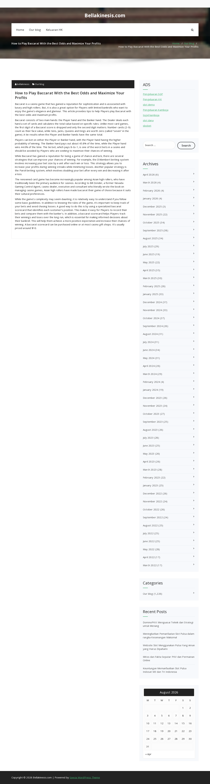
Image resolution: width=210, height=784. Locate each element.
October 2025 (151, 222)
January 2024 (150, 389)
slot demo (149, 104)
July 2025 (148, 246)
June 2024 (149, 349)
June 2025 (149, 254)
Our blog (35, 30)
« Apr (148, 754)
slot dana (148, 120)
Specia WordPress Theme (85, 777)
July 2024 (148, 342)
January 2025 (150, 294)
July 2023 (148, 437)
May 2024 (149, 358)
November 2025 (152, 214)
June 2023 (149, 445)
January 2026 (150, 198)
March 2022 (150, 565)
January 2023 (150, 485)
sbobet (147, 125)
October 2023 (151, 413)
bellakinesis (22, 84)
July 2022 (148, 533)
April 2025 (149, 270)
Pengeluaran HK (152, 99)
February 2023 (151, 477)
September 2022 (153, 517)
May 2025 (149, 262)
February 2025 (151, 286)
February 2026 (151, 190)
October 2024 (151, 318)
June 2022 (149, 541)
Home (20, 30)
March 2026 (150, 182)
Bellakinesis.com (104, 15)
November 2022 (152, 501)
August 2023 (150, 429)
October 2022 (151, 509)
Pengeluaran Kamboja (155, 109)
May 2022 (149, 549)
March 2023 (150, 469)
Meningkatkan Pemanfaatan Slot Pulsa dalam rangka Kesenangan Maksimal (168, 635)
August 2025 (150, 238)
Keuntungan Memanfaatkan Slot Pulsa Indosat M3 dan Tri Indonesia (164, 670)
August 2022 (150, 525)
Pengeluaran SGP (153, 94)
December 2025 (152, 206)
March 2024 (150, 374)
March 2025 (150, 278)
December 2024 (152, 302)
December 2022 (152, 493)
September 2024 (153, 326)
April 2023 (149, 461)
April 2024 (149, 365)
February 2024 (151, 381)
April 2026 (149, 174)
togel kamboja (151, 115)
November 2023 (152, 405)
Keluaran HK (54, 30)
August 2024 (150, 334)
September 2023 (153, 421)
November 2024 (152, 310)
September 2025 (153, 230)
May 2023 (149, 453)
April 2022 (149, 557)
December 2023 (152, 397)
